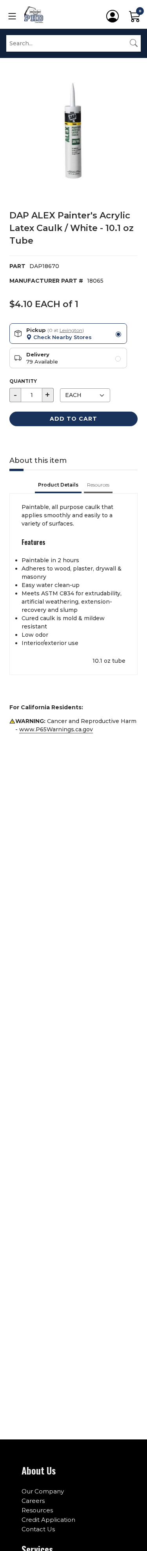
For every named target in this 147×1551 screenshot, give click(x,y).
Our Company (43, 1491)
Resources (37, 1510)
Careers (33, 1500)
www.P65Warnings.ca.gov (56, 729)
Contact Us (38, 1529)
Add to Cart (73, 418)
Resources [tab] (98, 485)
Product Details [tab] (58, 485)
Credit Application (48, 1519)
